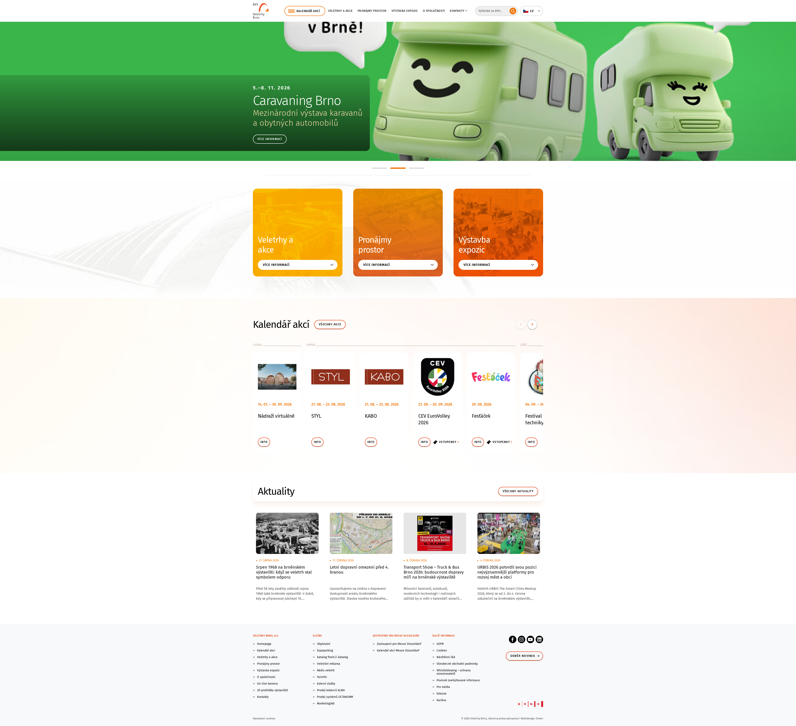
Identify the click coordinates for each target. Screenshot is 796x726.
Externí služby (326, 683)
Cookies (442, 650)
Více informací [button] (276, 265)
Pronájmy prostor (372, 11)
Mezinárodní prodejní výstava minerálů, (325, 113)
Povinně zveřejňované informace (458, 680)
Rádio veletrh (326, 670)
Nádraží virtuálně (276, 416)
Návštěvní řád (446, 657)
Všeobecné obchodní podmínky (457, 664)
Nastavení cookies (264, 718)
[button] (531, 11)
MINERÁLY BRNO (297, 101)
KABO (371, 416)
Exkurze (442, 693)
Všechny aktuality (518, 491)
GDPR (440, 644)
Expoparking (325, 650)
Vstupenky (447, 442)
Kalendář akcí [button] (308, 11)
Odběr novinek (522, 656)
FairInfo (322, 677)
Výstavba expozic (405, 11)
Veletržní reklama (328, 664)
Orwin (539, 718)
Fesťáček (481, 416)
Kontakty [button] (457, 11)
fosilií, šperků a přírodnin (299, 123)
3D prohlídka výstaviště (272, 690)
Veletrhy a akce (340, 11)
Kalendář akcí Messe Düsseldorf (398, 650)
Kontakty (263, 697)
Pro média (443, 687)
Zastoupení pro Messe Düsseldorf (399, 644)
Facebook (512, 639)
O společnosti (434, 11)
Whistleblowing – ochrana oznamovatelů (454, 672)
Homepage (264, 644)
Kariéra (441, 700)
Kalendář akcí (266, 650)
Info (264, 442)
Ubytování (323, 644)
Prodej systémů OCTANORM (335, 697)
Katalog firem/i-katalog (332, 657)
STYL (316, 416)
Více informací (269, 139)
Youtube (530, 639)
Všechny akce (330, 324)
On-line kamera (267, 683)
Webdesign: (528, 718)
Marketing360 (326, 703)
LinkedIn (539, 639)
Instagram (521, 639)
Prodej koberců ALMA (331, 690)
